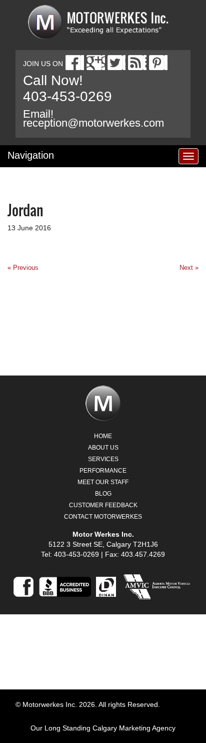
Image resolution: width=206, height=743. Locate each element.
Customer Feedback (103, 505)
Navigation (31, 155)
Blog (103, 493)
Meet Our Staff (103, 482)
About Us (103, 447)
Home (103, 436)
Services (103, 459)
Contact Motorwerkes (103, 516)
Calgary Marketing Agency (134, 728)
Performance (103, 470)
